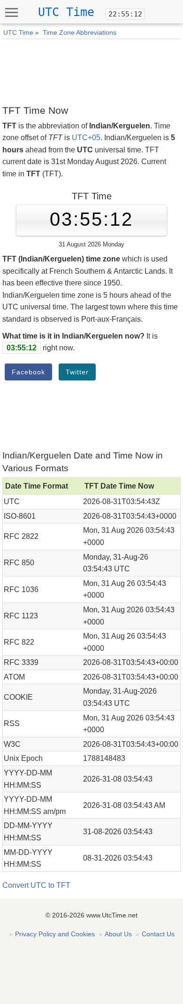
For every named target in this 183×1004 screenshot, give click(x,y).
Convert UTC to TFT (36, 885)
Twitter (77, 372)
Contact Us (158, 934)
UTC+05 (86, 138)
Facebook (28, 372)
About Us (118, 934)
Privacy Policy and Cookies (55, 934)
